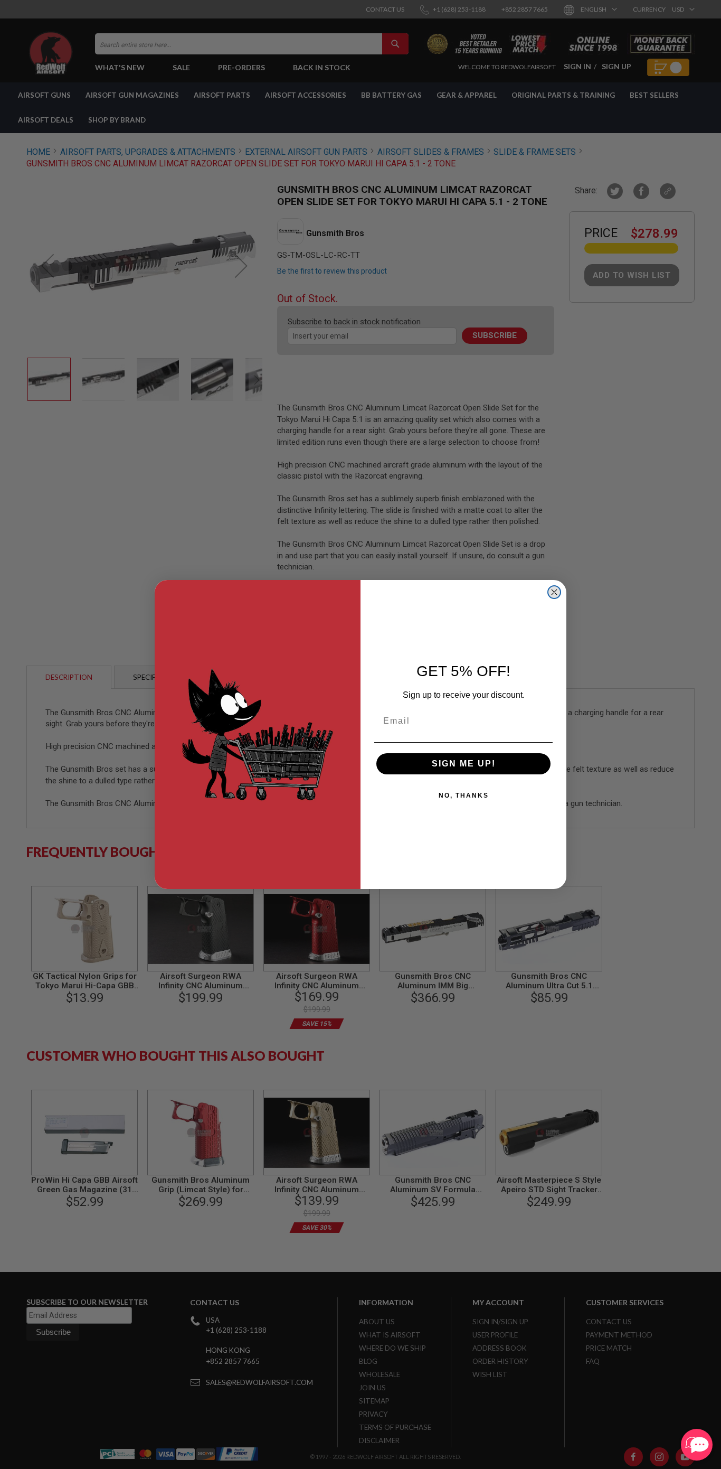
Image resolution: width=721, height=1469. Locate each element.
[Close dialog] (554, 592)
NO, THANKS (464, 795)
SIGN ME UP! (464, 763)
